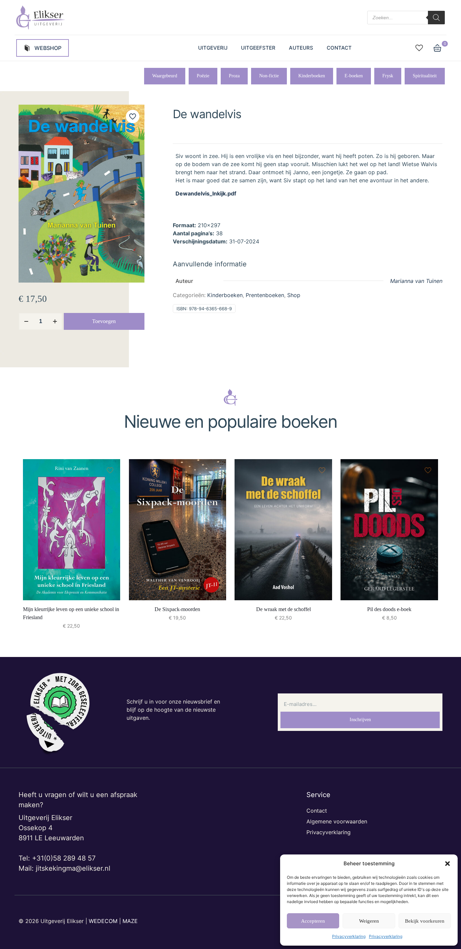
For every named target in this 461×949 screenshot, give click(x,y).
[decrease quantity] (26, 321)
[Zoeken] (436, 17)
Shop (293, 295)
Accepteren (313, 921)
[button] (447, 863)
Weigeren (369, 921)
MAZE (130, 921)
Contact (316, 810)
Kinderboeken (225, 295)
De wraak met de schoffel (283, 609)
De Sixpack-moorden (177, 609)
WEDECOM (103, 921)
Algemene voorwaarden (336, 821)
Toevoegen (104, 321)
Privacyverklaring (348, 936)
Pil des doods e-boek (389, 609)
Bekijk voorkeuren (424, 921)
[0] (437, 48)
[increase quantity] (55, 321)
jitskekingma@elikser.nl (73, 868)
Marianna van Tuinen (416, 281)
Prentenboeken (265, 295)
